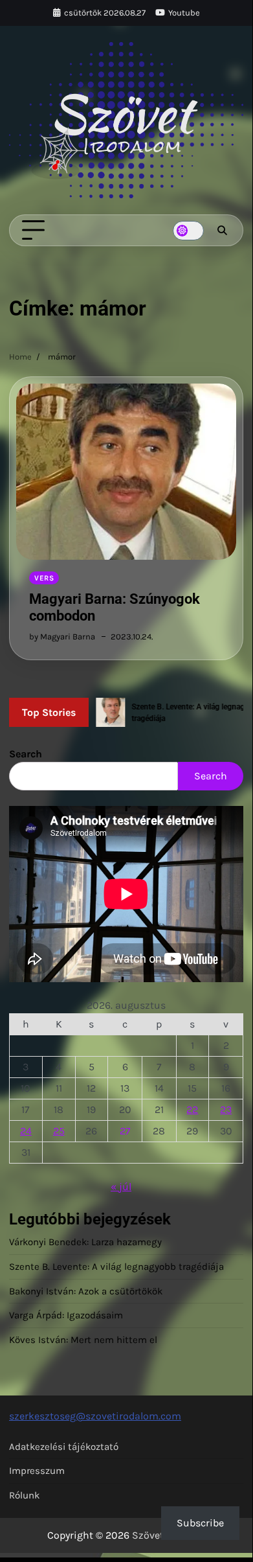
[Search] (222, 230)
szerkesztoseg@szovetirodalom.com (95, 1416)
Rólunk (24, 1495)
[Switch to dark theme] (188, 230)
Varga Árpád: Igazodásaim (66, 1315)
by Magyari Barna (62, 636)
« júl (121, 1186)
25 (59, 1131)
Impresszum (37, 1470)
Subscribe (200, 1523)
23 (226, 1109)
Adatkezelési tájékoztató (63, 1447)
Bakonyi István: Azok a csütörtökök (85, 1291)
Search (25, 754)
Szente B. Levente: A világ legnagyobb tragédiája (116, 1266)
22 (192, 1109)
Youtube (184, 12)
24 (26, 1131)
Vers (44, 577)
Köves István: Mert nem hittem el (83, 1340)
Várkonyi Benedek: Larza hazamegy (85, 1242)
